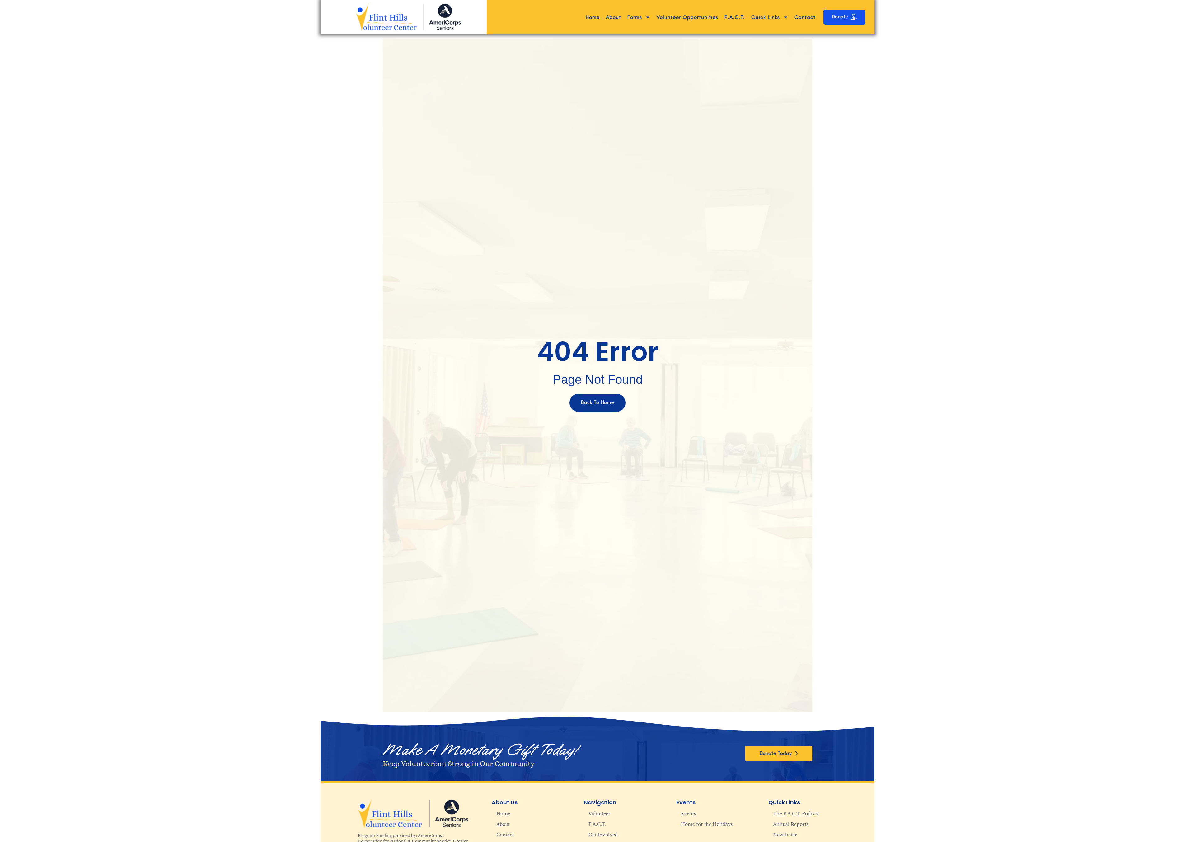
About (613, 17)
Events (688, 813)
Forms (634, 17)
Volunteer (599, 813)
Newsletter (785, 835)
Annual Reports (790, 824)
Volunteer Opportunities (687, 17)
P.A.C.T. (734, 17)
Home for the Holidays (707, 824)
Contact (805, 17)
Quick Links (765, 17)
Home (593, 17)
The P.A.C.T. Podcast (796, 813)
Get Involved (603, 835)
